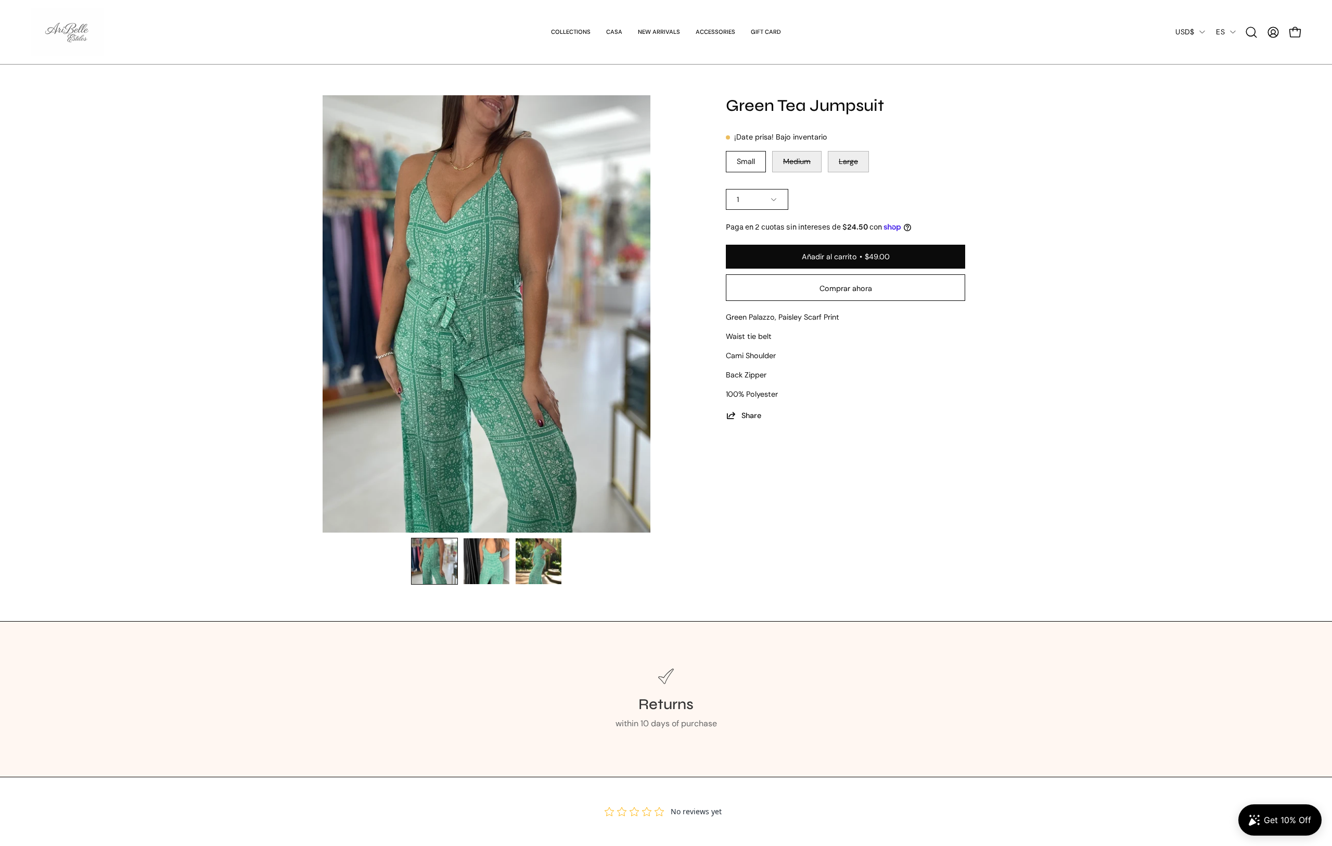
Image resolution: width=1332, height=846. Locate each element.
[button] (715, 32)
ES (1220, 31)
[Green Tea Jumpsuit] (434, 561)
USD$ (1184, 31)
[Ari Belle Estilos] (67, 32)
